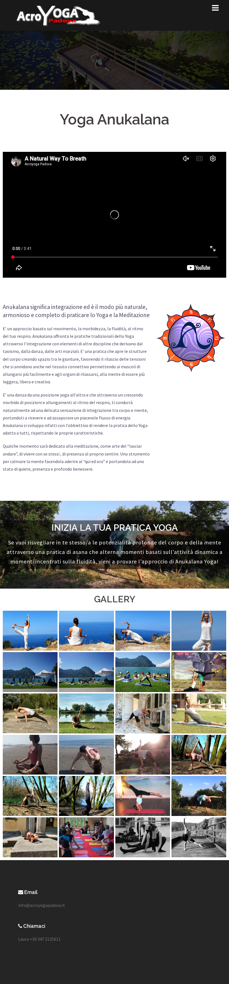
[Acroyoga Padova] (58, 15)
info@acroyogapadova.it (41, 905)
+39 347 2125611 (45, 939)
